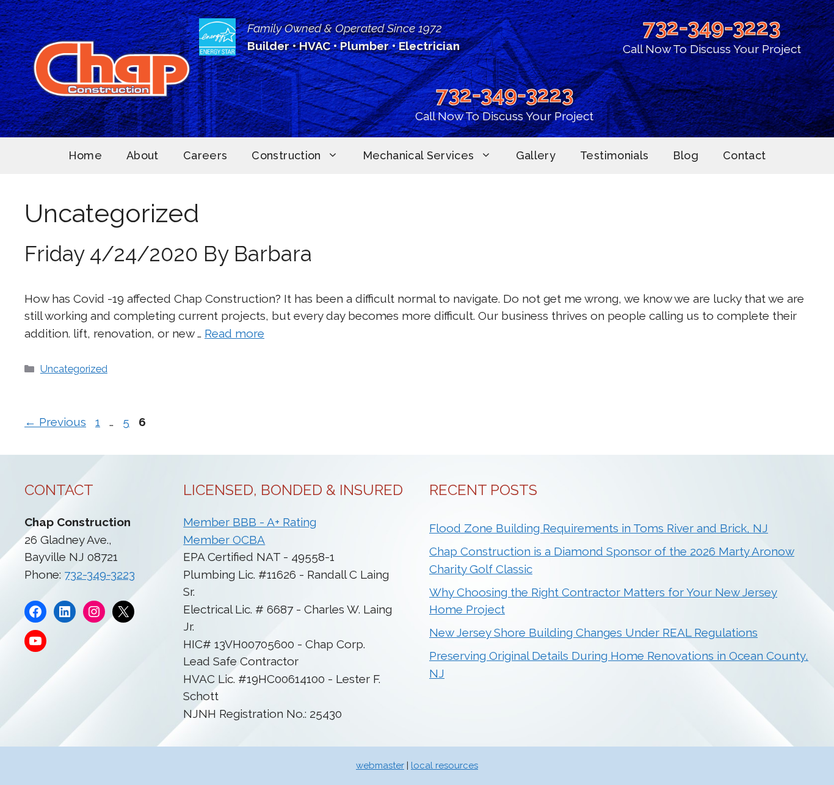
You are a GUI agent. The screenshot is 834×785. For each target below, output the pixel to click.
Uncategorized (73, 369)
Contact (744, 155)
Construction (286, 155)
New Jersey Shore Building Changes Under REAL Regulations (593, 632)
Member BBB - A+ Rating (249, 522)
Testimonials (614, 155)
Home (85, 155)
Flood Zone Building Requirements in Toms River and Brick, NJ (598, 528)
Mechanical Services (418, 155)
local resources (444, 765)
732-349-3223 (711, 27)
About (142, 155)
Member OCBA (224, 539)
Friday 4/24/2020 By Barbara (168, 253)
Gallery (536, 155)
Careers (205, 155)
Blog (685, 155)
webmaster (380, 765)
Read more (234, 333)
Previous (55, 422)
